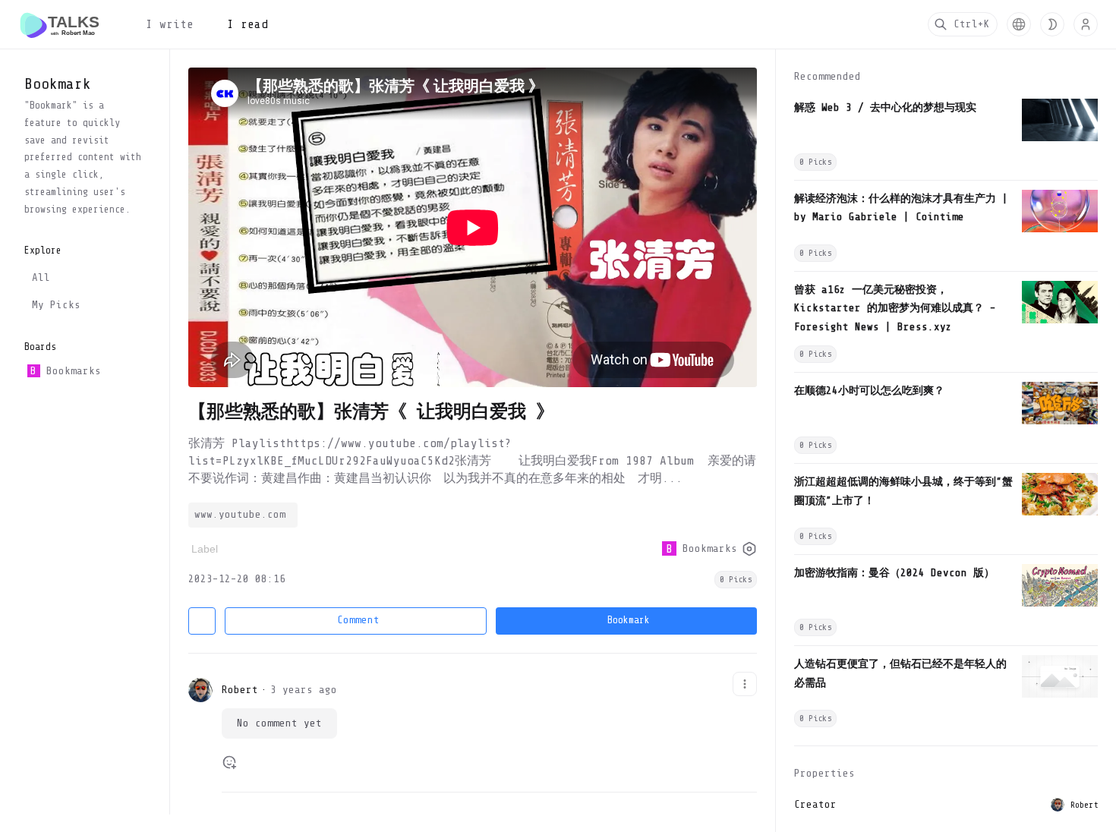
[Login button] (1085, 24)
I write (170, 24)
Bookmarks (65, 371)
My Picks (56, 304)
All (41, 277)
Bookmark (628, 620)
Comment (358, 620)
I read (247, 24)
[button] (1019, 24)
